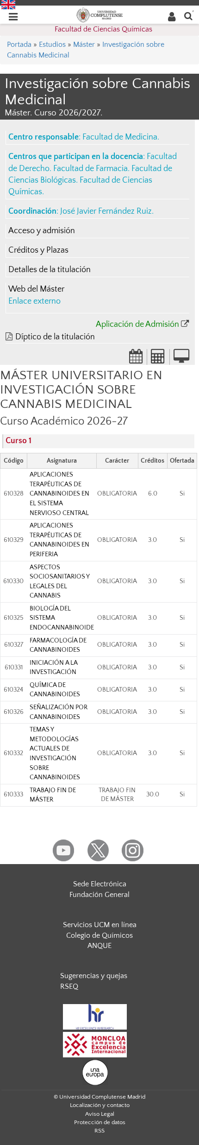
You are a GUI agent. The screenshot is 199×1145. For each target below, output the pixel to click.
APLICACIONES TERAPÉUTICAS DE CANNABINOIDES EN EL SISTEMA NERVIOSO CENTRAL (59, 493)
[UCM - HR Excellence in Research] (95, 1016)
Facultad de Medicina (119, 137)
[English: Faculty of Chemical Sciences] (8, 4)
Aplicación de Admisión (137, 324)
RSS (99, 1130)
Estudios (52, 44)
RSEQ (69, 986)
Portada (19, 44)
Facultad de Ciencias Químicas (103, 29)
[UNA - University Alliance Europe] (95, 1072)
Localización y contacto (100, 1105)
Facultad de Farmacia (90, 168)
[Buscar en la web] (188, 15)
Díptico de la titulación (55, 337)
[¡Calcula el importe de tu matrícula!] (158, 359)
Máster (84, 44)
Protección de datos (99, 1122)
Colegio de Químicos (99, 935)
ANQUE (99, 945)
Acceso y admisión (41, 230)
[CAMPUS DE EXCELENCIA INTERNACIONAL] (95, 1044)
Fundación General (99, 895)
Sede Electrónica (99, 884)
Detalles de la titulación (49, 269)
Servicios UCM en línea (100, 925)
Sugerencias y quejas (93, 976)
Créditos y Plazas (38, 250)
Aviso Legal (99, 1114)
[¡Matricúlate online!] (181, 359)
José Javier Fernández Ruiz (106, 211)
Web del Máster (36, 289)
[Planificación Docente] (136, 359)
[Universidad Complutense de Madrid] (99, 14)
